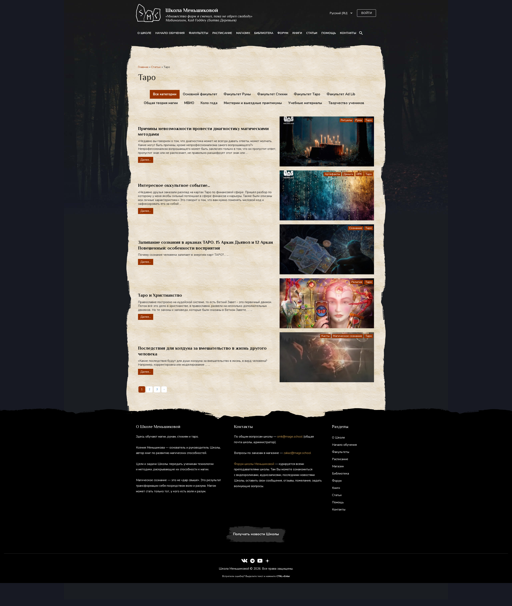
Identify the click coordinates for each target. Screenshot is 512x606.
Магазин (243, 33)
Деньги (348, 174)
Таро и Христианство (160, 295)
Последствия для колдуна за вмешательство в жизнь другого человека (202, 351)
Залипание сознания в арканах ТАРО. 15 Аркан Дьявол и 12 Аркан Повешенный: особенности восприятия (205, 245)
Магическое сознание (347, 336)
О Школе (144, 33)
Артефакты (332, 174)
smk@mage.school (290, 437)
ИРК (359, 174)
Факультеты (198, 33)
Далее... (145, 160)
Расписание (222, 33)
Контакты (348, 33)
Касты (325, 336)
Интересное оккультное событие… (174, 185)
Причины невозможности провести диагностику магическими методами (203, 131)
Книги (297, 33)
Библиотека (263, 33)
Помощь (328, 33)
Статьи (311, 33)
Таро (368, 120)
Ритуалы (346, 120)
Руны (358, 120)
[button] (366, 13)
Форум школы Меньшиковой (254, 464)
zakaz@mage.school (297, 453)
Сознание (355, 228)
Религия (356, 282)
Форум (282, 33)
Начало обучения (170, 33)
